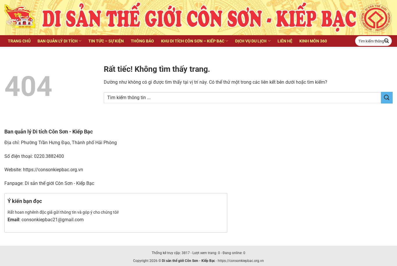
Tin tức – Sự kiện (106, 41)
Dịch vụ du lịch (251, 41)
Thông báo (142, 41)
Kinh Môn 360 (313, 41)
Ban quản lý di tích (57, 41)
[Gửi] (386, 41)
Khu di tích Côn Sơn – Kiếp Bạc (192, 41)
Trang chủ (19, 41)
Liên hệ (285, 41)
